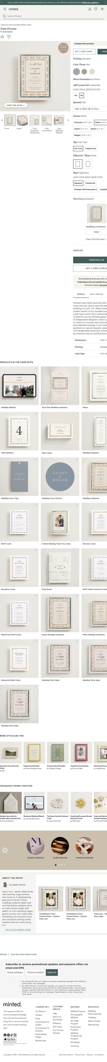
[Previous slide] (2, 120)
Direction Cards (89, 544)
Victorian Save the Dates (56, 766)
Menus (85, 407)
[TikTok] (11, 1034)
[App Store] (15, 1039)
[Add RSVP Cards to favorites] (36, 505)
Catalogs (92, 1017)
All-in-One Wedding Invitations (54, 407)
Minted (3, 954)
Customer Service (58, 1007)
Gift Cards (57, 1026)
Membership (93, 1024)
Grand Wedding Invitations (53, 635)
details (81, 294)
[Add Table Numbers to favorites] (36, 414)
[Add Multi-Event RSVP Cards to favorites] (36, 596)
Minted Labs (40, 1040)
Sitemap (90, 1055)
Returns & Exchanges (57, 1018)
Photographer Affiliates (77, 1016)
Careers (38, 1015)
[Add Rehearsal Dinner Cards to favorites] (36, 641)
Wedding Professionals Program (76, 1036)
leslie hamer (7, 31)
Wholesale (75, 1042)
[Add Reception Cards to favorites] (36, 550)
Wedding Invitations (91, 498)
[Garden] (84, 71)
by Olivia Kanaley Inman (32, 768)
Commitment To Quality (42, 1023)
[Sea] (76, 71)
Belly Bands (47, 589)
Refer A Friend (94, 1021)
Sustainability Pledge (41, 1035)
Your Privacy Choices (58, 1031)
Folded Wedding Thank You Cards (56, 544)
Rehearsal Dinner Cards (10, 680)
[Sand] (92, 71)
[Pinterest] (8, 1034)
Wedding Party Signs (50, 680)
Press (37, 1018)
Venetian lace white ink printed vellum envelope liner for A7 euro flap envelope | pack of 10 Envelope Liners (10, 817)
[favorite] (9, 36)
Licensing (75, 1045)
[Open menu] (5, 9)
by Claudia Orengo (54, 768)
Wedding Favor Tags (9, 498)
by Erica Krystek (76, 768)
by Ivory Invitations (7, 821)
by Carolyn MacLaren (31, 818)
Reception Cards (8, 589)
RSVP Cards (6, 544)
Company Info (42, 1007)
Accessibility (99, 1055)
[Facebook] (5, 1034)
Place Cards (47, 453)
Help (55, 1013)
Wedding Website (8, 407)
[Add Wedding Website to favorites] (36, 368)
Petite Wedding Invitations (94, 635)
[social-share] (2, 36)
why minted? (96, 294)
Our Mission (40, 1011)
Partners (75, 1007)
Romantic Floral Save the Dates (9, 767)
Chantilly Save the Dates (79, 766)
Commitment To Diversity (42, 1029)
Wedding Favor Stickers (52, 498)
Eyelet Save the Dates (31, 766)
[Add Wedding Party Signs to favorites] (77, 641)
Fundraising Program (76, 1028)
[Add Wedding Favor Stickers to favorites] (77, 459)
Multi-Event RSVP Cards (11, 635)
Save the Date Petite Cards (24, 954)
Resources (93, 1007)
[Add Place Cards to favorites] (77, 414)
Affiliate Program (78, 1011)
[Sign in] (89, 9)
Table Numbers (7, 453)
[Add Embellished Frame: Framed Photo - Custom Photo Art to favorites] (61, 888)
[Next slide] (68, 120)
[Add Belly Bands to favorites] (77, 550)
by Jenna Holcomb (54, 821)
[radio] (76, 95)
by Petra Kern (75, 821)
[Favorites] (96, 9)
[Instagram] (15, 1034)
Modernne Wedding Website (34, 816)
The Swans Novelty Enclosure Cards (57, 817)
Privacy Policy (80, 1055)
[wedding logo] (14, 9)
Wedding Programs (91, 453)
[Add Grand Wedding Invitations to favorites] (77, 596)
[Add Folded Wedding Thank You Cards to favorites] (77, 505)
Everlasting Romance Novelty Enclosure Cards (81, 817)
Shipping (56, 1023)
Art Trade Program (74, 1022)
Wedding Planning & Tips (94, 1012)
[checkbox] (97, 232)
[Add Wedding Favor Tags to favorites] (36, 459)
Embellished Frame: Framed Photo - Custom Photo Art (49, 916)
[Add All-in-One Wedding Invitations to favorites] (77, 368)
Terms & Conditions (66, 1055)
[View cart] (102, 9)
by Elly (2, 770)
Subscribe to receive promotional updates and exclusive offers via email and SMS (47, 966)
